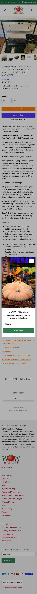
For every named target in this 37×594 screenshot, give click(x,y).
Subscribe (18, 330)
